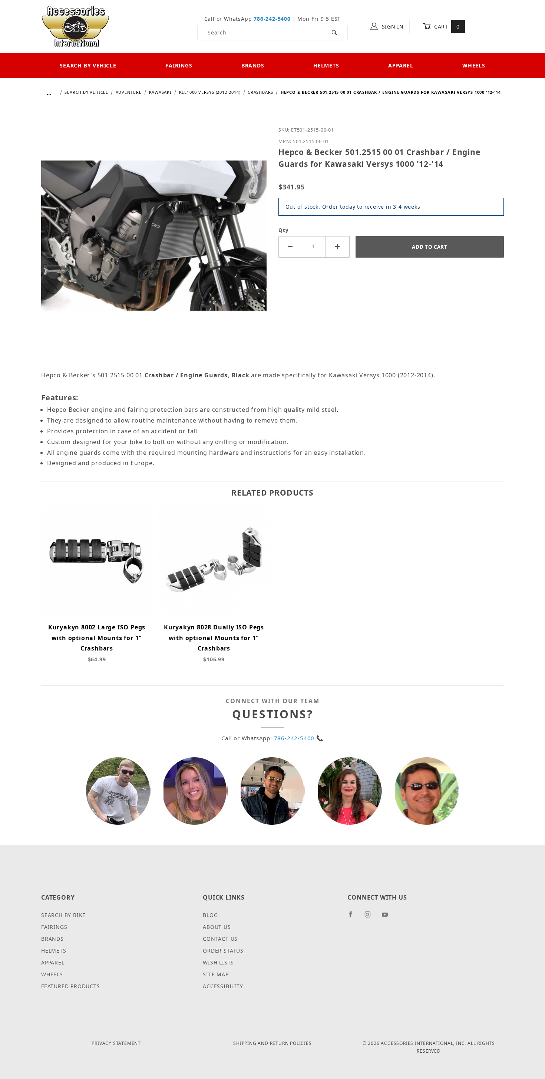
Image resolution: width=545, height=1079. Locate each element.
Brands (252, 65)
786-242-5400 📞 (299, 738)
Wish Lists (218, 962)
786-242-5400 (272, 18)
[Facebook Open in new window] (353, 917)
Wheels (473, 65)
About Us (217, 926)
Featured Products (70, 986)
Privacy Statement (116, 1043)
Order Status (223, 950)
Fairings (178, 65)
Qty (283, 230)
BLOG (210, 915)
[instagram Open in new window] (370, 917)
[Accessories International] (75, 25)
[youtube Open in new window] (388, 917)
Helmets (326, 65)
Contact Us (220, 938)
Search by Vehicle (88, 65)
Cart (445, 26)
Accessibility (223, 986)
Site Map (215, 974)
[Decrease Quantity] (290, 246)
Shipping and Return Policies (272, 1043)
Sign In (392, 26)
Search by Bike (63, 915)
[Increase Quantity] (338, 246)
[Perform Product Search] (334, 32)
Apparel (400, 65)
